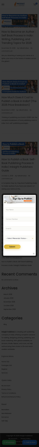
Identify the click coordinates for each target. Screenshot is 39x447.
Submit (12, 247)
